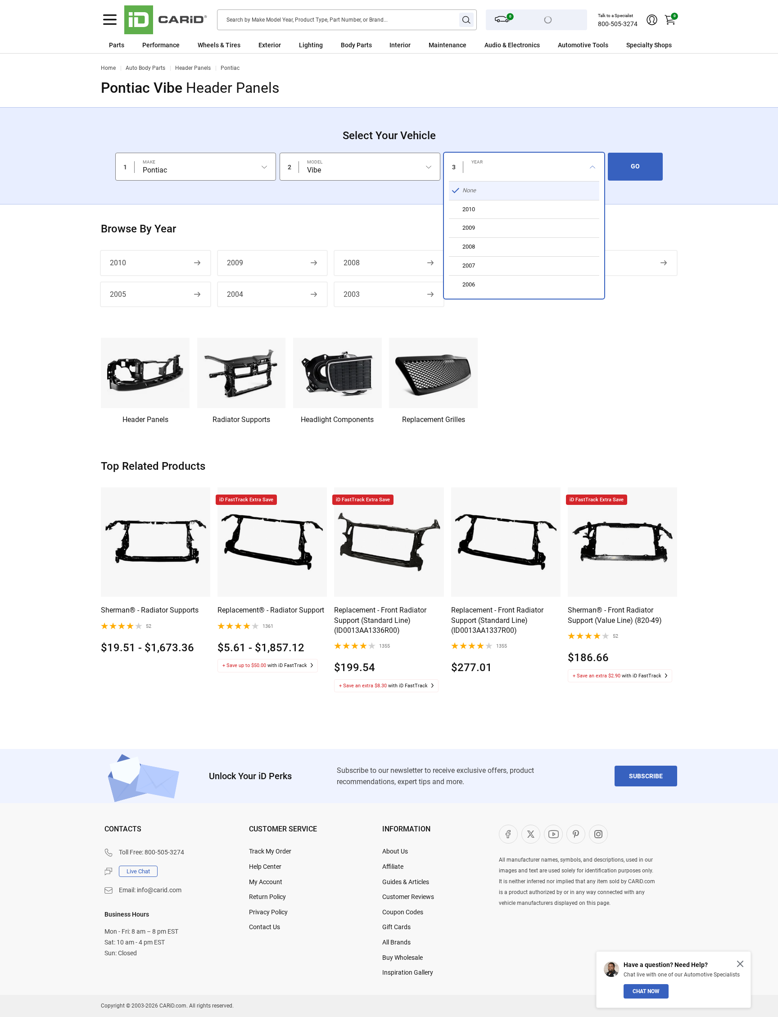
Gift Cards (396, 927)
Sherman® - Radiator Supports (150, 610)
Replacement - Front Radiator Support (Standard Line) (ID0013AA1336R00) (380, 620)
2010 (118, 263)
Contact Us (264, 927)
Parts (116, 45)
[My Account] (652, 20)
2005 (118, 294)
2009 (235, 263)
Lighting (311, 45)
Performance (161, 45)
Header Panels (193, 68)
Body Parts (356, 45)
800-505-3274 (618, 23)
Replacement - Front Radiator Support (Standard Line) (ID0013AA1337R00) (497, 620)
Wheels (208, 45)
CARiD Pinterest (575, 834)
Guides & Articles (405, 881)
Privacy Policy (268, 912)
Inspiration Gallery (407, 972)
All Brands (396, 942)
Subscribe (646, 776)
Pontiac (230, 68)
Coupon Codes (402, 912)
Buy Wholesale (402, 957)
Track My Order (270, 851)
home (108, 68)
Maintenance (447, 45)
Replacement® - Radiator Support (270, 610)
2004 (235, 294)
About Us (395, 851)
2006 (585, 263)
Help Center (265, 866)
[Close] (740, 964)
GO (635, 166)
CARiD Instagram (598, 834)
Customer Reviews (408, 896)
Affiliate (392, 866)
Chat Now (646, 991)
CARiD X (530, 834)
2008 (352, 263)
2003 (352, 294)
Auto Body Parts (145, 68)
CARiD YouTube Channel (553, 834)
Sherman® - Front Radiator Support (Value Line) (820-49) (615, 615)
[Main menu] (110, 20)
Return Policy (267, 896)
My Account (265, 881)
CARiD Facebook (508, 834)
